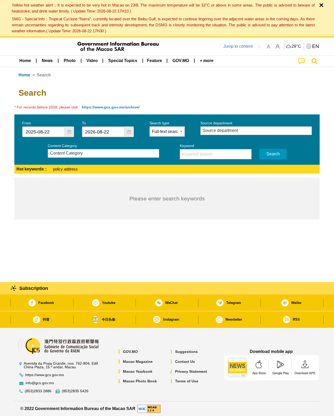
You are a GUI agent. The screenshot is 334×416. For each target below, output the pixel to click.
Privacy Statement (191, 371)
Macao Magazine (138, 361)
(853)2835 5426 (75, 391)
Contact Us (185, 361)
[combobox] (43, 132)
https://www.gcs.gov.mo (44, 375)
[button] (69, 132)
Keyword (187, 146)
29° (296, 46)
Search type (159, 123)
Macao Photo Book (140, 381)
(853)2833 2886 (38, 391)
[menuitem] (47, 61)
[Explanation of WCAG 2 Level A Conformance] (149, 408)
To (84, 123)
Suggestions (186, 352)
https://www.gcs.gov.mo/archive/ (111, 107)
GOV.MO (130, 352)
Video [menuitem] (92, 60)
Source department (216, 123)
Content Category (62, 146)
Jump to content (238, 46)
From (26, 123)
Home (24, 75)
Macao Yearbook (137, 371)
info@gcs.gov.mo (40, 383)
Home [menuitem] (25, 60)
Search (273, 154)
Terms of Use (186, 381)
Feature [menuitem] (154, 60)
